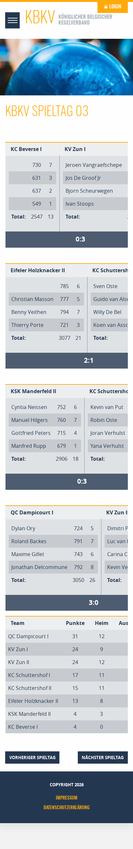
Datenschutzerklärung (67, 808)
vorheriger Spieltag (32, 757)
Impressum (66, 798)
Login (114, 6)
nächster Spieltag (103, 757)
